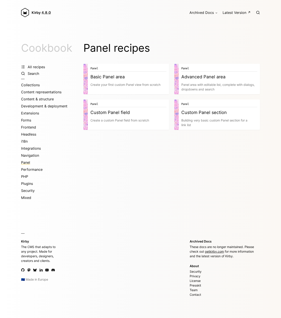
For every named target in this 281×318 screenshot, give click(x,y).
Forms (26, 120)
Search (33, 73)
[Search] (258, 12)
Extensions (30, 113)
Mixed (26, 197)
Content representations (41, 92)
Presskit (195, 285)
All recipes (36, 67)
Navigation (30, 155)
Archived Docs (201, 12)
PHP (24, 176)
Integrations (31, 148)
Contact (195, 294)
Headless (28, 134)
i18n (24, 141)
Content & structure (37, 99)
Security (28, 190)
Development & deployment (44, 106)
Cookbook (46, 47)
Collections (30, 85)
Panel (25, 162)
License (195, 281)
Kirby (41, 12)
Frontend (28, 127)
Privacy (195, 276)
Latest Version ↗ (237, 12)
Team (194, 290)
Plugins (27, 183)
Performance (32, 169)
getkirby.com (214, 251)
